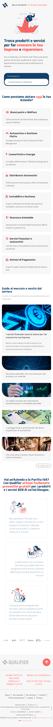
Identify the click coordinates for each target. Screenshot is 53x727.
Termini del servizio (16, 697)
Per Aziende (18, 695)
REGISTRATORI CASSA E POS (39, 683)
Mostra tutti (45, 466)
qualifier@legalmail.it (43, 718)
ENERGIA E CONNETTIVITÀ (14, 683)
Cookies (30, 697)
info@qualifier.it (27, 721)
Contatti (42, 695)
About (7, 695)
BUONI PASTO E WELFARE (14, 677)
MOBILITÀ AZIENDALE (39, 675)
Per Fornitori (31, 695)
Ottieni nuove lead (38, 5)
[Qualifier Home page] (5, 5)
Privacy (39, 697)
